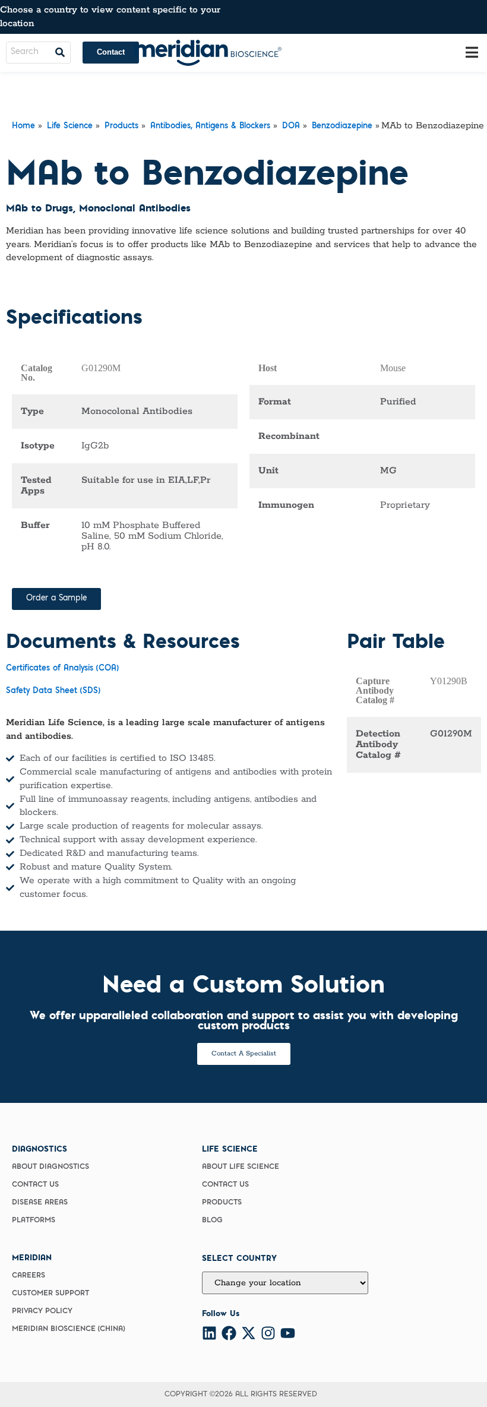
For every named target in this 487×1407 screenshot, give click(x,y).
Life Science (70, 126)
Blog (212, 1220)
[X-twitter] (248, 1333)
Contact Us (35, 1184)
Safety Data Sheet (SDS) (53, 691)
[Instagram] (268, 1333)
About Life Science (240, 1167)
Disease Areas (40, 1202)
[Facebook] (229, 1333)
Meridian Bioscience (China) (68, 1329)
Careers (28, 1275)
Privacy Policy (42, 1311)
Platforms (33, 1220)
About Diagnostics (50, 1167)
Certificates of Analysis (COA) (62, 668)
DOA (291, 126)
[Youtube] (287, 1333)
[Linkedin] (209, 1333)
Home (23, 126)
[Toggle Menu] (472, 52)
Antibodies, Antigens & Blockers (210, 126)
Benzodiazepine (342, 126)
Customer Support (50, 1293)
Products (121, 126)
